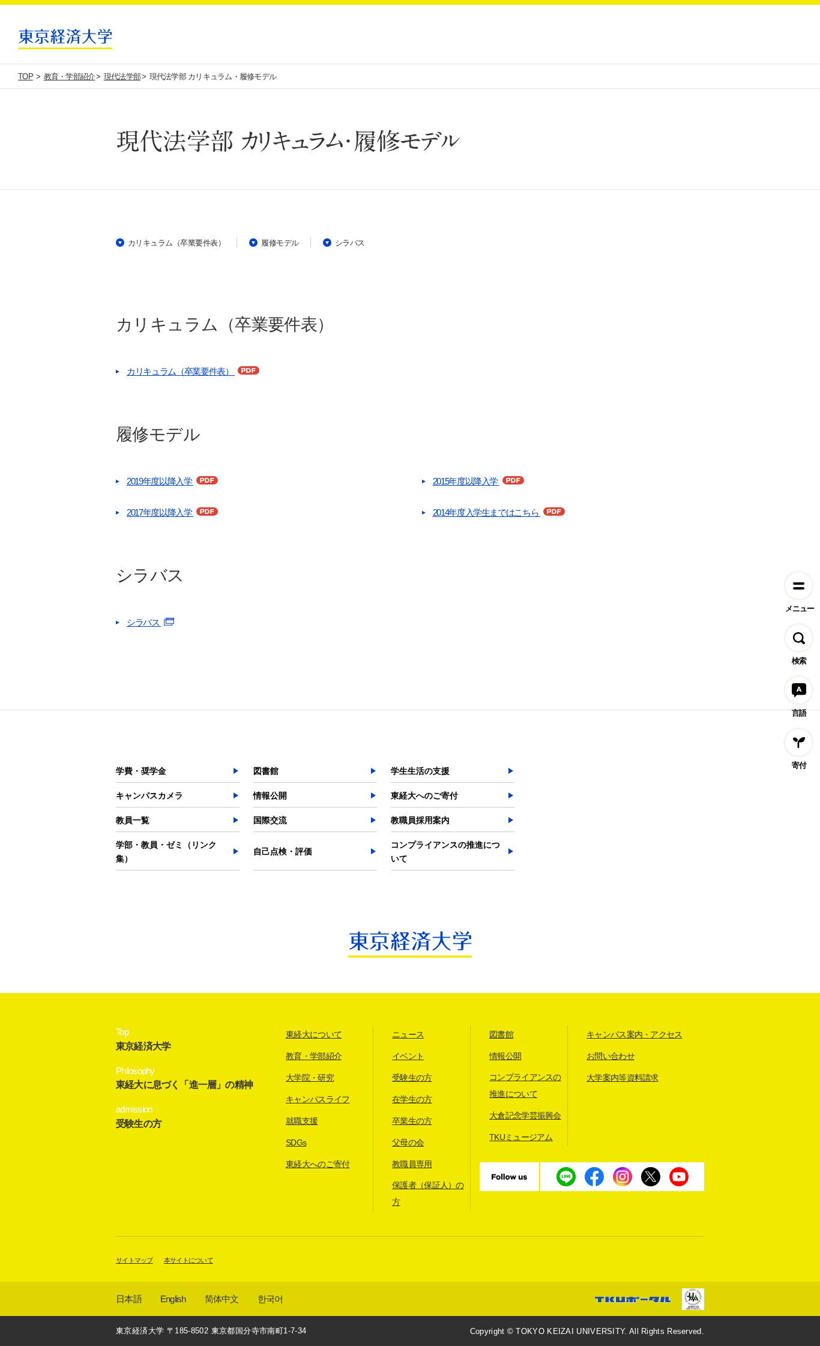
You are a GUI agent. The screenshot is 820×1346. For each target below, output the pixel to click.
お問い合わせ (610, 1056)
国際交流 (270, 820)
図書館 (266, 771)
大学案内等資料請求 (622, 1077)
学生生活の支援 (420, 771)
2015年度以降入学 (466, 481)
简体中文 (222, 1299)
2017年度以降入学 (160, 512)
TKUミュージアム (521, 1137)
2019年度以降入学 (160, 481)
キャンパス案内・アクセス (634, 1034)
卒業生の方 (412, 1121)
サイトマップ (134, 1260)
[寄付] (798, 742)
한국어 (270, 1299)
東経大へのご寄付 (424, 795)
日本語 (129, 1299)
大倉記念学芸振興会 (525, 1115)
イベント (408, 1056)
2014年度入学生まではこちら (486, 512)
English (173, 1299)
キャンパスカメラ (149, 795)
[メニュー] (798, 585)
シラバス (350, 242)
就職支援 (302, 1121)
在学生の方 (412, 1099)
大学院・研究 (310, 1077)
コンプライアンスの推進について (445, 852)
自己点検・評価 (282, 851)
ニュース (408, 1034)
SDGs (296, 1142)
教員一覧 (132, 820)
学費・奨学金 (141, 771)
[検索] (798, 637)
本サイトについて (188, 1260)
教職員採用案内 (420, 820)
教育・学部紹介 (314, 1056)
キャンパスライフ (317, 1099)
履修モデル (279, 242)
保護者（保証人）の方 (428, 1193)
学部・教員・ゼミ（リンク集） (166, 852)
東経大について (314, 1034)
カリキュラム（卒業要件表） (176, 242)
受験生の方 (412, 1077)
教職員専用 (412, 1164)
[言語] (798, 690)
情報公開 (270, 795)
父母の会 (408, 1142)
